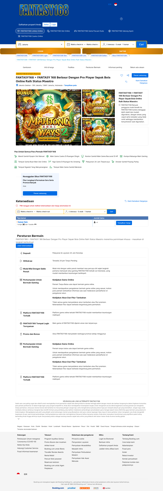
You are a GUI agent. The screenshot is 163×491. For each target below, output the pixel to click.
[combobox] (40, 44)
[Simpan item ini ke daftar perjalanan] (122, 75)
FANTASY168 (22, 56)
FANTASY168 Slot (60, 56)
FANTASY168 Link (79, 56)
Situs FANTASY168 (119, 56)
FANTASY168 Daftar (99, 56)
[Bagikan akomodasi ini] (128, 75)
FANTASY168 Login (40, 56)
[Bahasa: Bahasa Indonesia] (115, 4)
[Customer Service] (121, 19)
